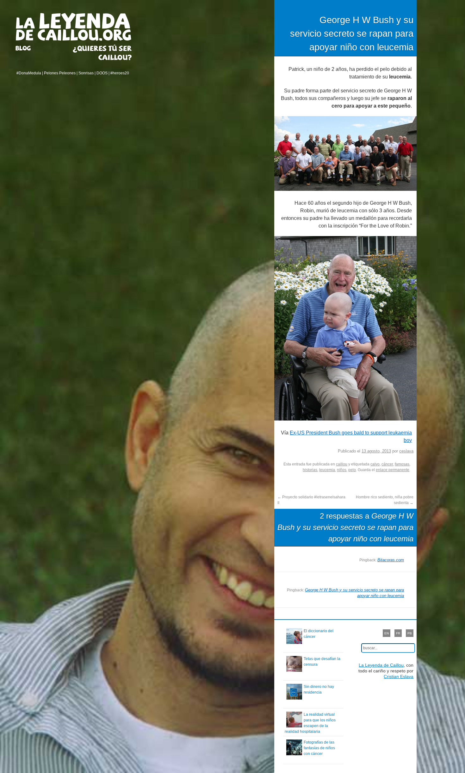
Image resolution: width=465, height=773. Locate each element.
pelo (352, 470)
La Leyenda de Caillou (73, 27)
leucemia (327, 470)
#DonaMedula (28, 73)
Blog (31, 48)
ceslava (406, 451)
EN (386, 633)
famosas (402, 464)
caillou (341, 464)
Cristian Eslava (398, 676)
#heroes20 (119, 73)
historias (310, 470)
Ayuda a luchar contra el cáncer (102, 52)
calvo (375, 464)
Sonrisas (86, 73)
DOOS (102, 73)
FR (398, 633)
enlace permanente (392, 470)
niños (341, 470)
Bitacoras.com (390, 560)
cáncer (387, 464)
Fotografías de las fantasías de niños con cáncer (319, 748)
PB (409, 633)
